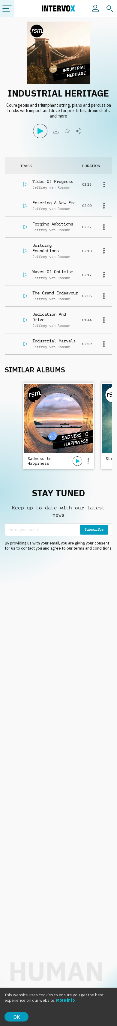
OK (17, 1017)
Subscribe (94, 529)
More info (65, 1000)
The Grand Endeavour (55, 293)
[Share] (78, 131)
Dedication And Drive (49, 317)
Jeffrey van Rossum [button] (51, 187)
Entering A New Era (54, 202)
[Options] (88, 461)
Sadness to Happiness (40, 461)
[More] (104, 184)
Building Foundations (45, 248)
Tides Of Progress (52, 181)
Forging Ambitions (52, 224)
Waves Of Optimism (52, 271)
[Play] (40, 131)
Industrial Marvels (54, 341)
